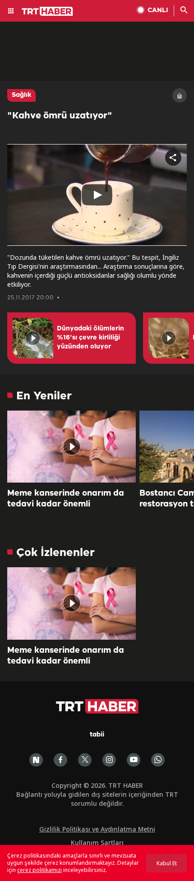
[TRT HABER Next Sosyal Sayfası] (36, 760)
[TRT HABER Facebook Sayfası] (60, 760)
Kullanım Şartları (97, 842)
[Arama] (184, 10)
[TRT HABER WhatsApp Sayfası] (158, 760)
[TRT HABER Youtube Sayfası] (133, 760)
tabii (97, 735)
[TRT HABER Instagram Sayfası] (109, 760)
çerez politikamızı (39, 870)
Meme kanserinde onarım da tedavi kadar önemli (65, 499)
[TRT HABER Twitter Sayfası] (85, 760)
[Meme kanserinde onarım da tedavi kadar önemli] (71, 447)
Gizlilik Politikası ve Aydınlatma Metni (97, 829)
